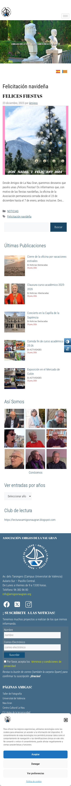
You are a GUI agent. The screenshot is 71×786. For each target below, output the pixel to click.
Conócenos (35, 472)
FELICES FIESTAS (22, 96)
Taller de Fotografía (12, 693)
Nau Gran (7, 703)
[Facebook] (7, 604)
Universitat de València (14, 698)
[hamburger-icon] (65, 15)
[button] (66, 720)
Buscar (58, 227)
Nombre (8, 630)
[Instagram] (30, 604)
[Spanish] (59, 71)
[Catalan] (65, 71)
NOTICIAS (12, 211)
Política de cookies (34, 781)
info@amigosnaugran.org (17, 594)
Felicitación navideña (19, 216)
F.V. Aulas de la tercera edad (16, 712)
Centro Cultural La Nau (14, 707)
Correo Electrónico (14, 642)
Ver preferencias (35, 773)
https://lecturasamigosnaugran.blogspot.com (29, 519)
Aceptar (36, 754)
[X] (18, 604)
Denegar (35, 763)
